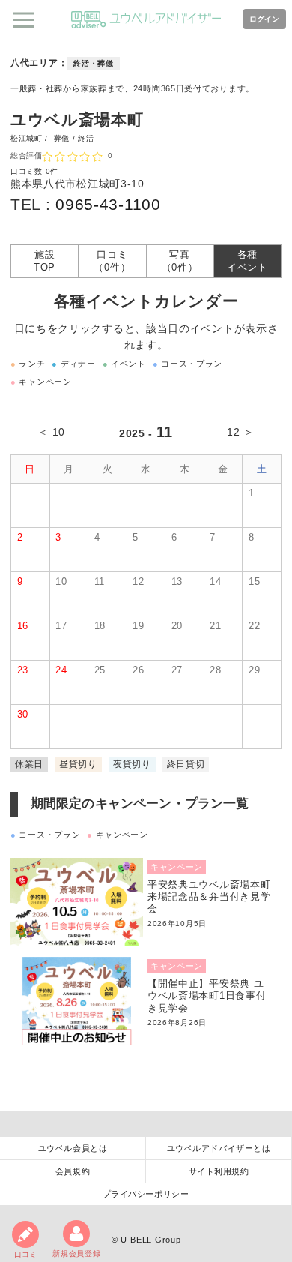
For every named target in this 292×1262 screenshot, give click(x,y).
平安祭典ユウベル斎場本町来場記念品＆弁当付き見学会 (208, 897)
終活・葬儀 (93, 63)
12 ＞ (241, 432)
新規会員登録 (76, 1253)
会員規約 (72, 1171)
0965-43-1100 (107, 204)
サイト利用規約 (219, 1171)
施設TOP (44, 261)
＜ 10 (51, 432)
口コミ (25, 1254)
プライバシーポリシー (146, 1193)
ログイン (264, 19)
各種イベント (247, 261)
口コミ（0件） (112, 261)
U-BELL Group (150, 1239)
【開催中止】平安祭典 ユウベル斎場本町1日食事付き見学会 (206, 996)
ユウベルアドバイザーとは (219, 1148)
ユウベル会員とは (72, 1148)
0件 (52, 171)
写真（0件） (180, 261)
